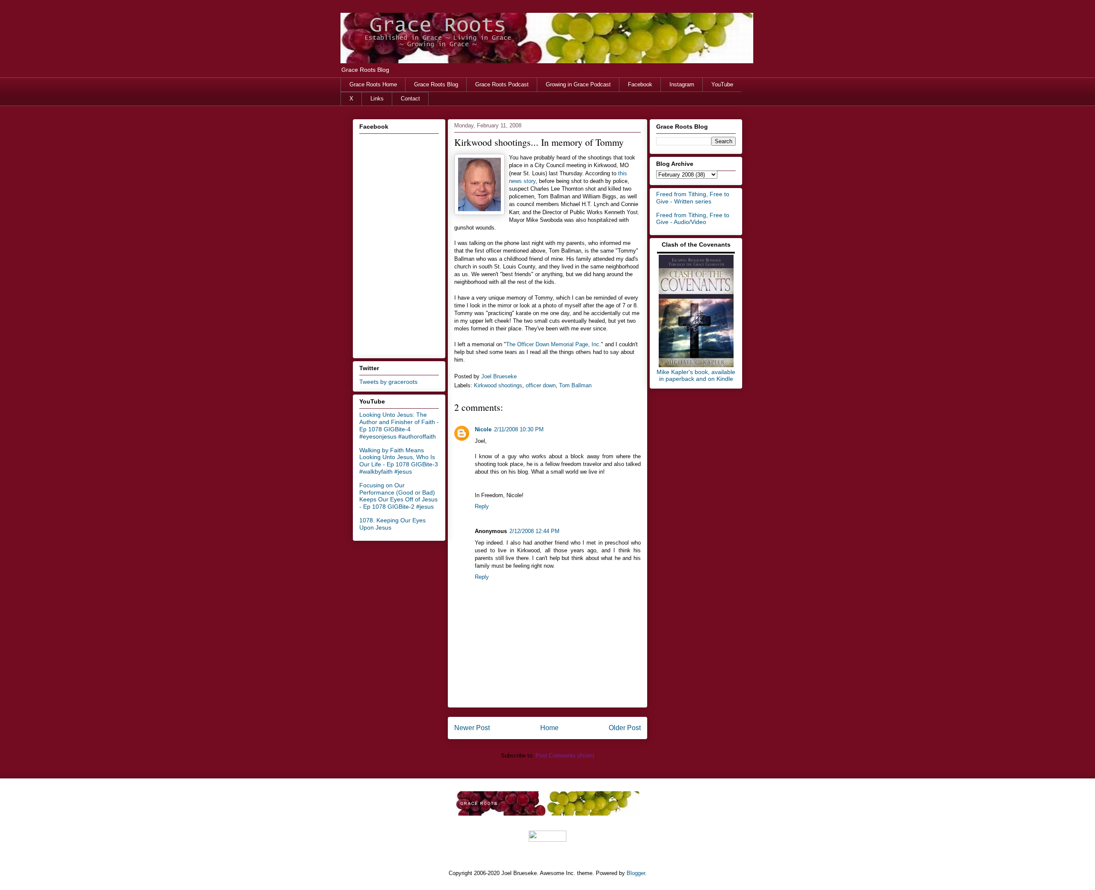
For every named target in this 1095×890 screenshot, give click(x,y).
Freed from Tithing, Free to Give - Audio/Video (692, 219)
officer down (541, 385)
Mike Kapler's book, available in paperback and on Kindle (696, 375)
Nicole (483, 429)
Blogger (636, 873)
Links (377, 98)
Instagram (681, 84)
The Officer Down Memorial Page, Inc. (553, 344)
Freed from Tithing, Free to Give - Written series (692, 198)
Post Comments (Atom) (565, 755)
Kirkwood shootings (498, 385)
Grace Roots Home (373, 84)
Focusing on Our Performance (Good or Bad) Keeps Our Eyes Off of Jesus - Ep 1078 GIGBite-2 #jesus (398, 496)
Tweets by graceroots (388, 381)
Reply (482, 506)
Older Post (625, 727)
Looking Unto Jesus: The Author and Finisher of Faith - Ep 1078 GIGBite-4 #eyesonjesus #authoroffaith (399, 425)
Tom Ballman (575, 385)
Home (549, 727)
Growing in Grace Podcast (578, 84)
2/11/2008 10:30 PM (519, 429)
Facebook (640, 84)
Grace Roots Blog (436, 84)
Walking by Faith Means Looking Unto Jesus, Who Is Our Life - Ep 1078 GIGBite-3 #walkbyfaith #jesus (398, 461)
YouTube (722, 84)
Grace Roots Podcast (502, 84)
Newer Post (472, 727)
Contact (410, 98)
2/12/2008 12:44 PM (534, 531)
